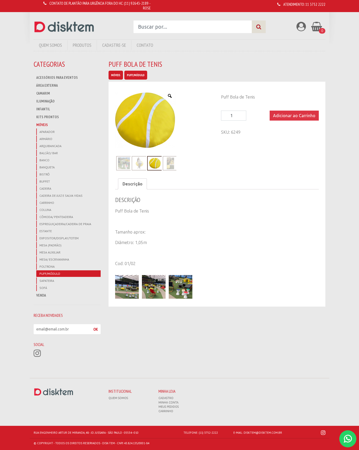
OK (95, 329)
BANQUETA (47, 167)
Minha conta (168, 402)
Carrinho (165, 411)
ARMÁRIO (45, 139)
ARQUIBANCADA (50, 146)
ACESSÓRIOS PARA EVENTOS (57, 77)
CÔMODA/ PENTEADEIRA (56, 217)
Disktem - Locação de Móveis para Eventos (64, 26)
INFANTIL (43, 109)
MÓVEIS (42, 124)
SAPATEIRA (46, 281)
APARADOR (47, 132)
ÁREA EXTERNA (47, 85)
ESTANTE (45, 231)
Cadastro (165, 398)
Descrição (132, 184)
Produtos (82, 45)
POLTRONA (47, 266)
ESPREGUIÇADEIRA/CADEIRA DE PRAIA (65, 224)
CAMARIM (43, 93)
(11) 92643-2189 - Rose (137, 6)
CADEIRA (45, 188)
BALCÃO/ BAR (48, 153)
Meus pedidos (168, 406)
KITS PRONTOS (47, 117)
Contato (145, 45)
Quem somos (118, 398)
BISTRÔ (44, 174)
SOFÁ (43, 288)
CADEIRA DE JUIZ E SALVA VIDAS (61, 196)
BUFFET (44, 181)
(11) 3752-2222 (208, 433)
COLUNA (45, 210)
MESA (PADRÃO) (50, 245)
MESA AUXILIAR (49, 252)
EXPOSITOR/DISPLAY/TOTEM (59, 238)
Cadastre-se (114, 45)
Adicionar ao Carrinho (294, 115)
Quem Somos (50, 45)
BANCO (44, 160)
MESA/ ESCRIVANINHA (54, 259)
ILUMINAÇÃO (45, 101)
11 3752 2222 (315, 4)
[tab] (132, 183)
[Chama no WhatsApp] (347, 438)
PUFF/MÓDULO (49, 274)
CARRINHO (46, 203)
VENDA (41, 295)
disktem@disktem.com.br (263, 433)
